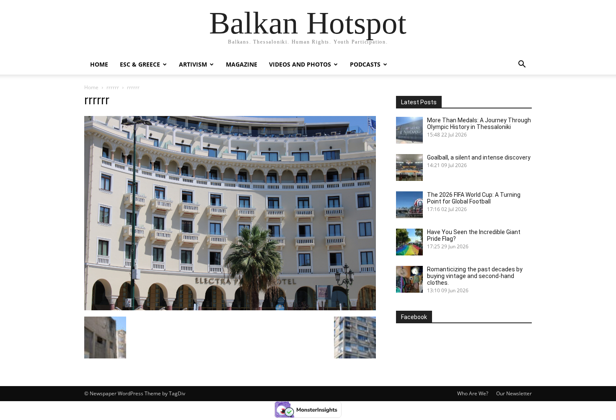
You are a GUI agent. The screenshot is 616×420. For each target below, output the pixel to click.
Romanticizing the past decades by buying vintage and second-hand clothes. (475, 276)
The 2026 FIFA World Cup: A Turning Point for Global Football (473, 198)
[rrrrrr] (230, 308)
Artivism (193, 64)
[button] (522, 65)
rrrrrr (112, 87)
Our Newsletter (514, 393)
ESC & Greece (140, 64)
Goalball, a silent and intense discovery (479, 157)
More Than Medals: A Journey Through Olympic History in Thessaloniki (479, 123)
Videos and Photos (300, 64)
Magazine (241, 64)
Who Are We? (472, 393)
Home (99, 64)
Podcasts (365, 64)
